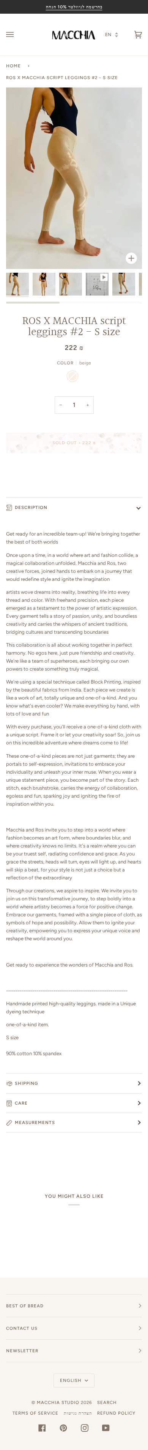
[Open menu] (17, 35)
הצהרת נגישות (78, 1413)
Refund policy (116, 1413)
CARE (21, 1103)
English (71, 1380)
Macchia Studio (58, 1402)
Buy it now (74, 474)
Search (107, 1402)
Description (31, 507)
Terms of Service (35, 1413)
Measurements (35, 1122)
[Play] (74, 208)
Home (13, 65)
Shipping (26, 1083)
